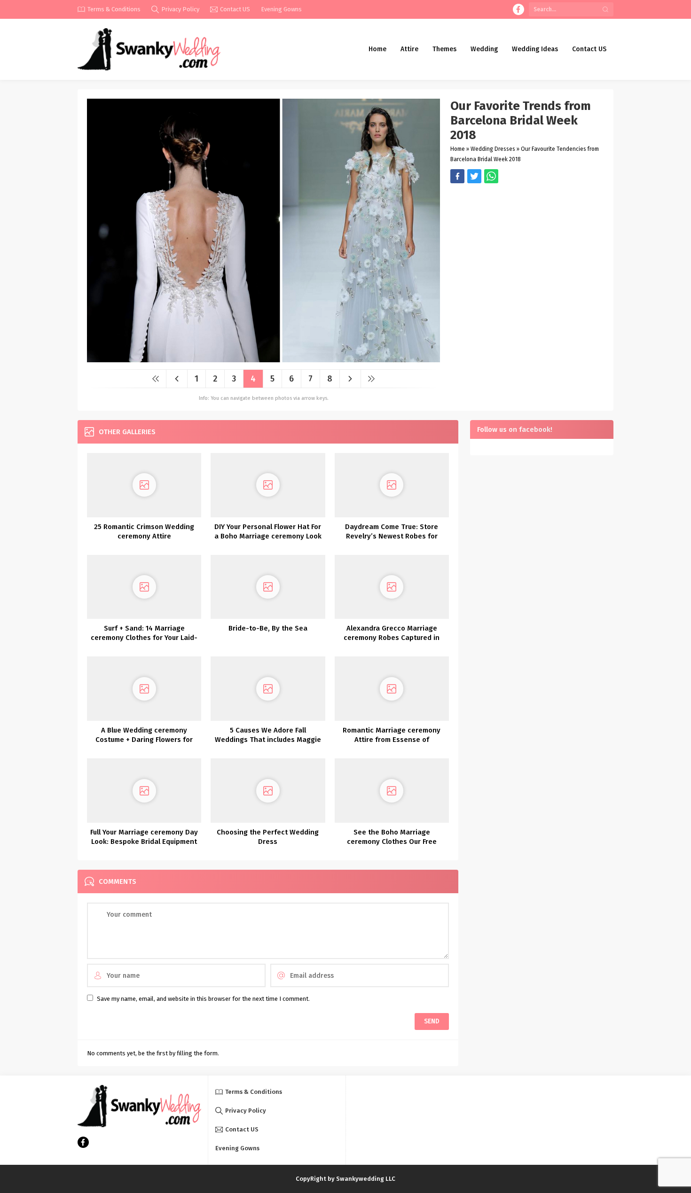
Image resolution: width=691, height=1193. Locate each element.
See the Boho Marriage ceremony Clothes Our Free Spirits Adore (392, 841)
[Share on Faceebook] (474, 176)
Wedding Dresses (493, 149)
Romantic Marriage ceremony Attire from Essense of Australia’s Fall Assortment (391, 739)
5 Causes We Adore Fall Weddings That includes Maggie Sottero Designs (268, 739)
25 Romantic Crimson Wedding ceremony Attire (144, 531)
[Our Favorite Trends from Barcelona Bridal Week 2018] (263, 358)
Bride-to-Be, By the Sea (267, 628)
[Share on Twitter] (491, 176)
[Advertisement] (527, 249)
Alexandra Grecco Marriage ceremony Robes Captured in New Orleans (392, 637)
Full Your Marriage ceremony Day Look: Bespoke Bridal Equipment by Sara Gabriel (144, 841)
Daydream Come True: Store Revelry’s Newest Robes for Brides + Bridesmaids (391, 536)
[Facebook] (518, 9)
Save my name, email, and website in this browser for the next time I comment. (203, 998)
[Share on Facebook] (457, 176)
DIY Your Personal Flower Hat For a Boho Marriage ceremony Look (268, 531)
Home (457, 149)
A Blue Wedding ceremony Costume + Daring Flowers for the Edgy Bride (144, 739)
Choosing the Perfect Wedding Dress (268, 837)
